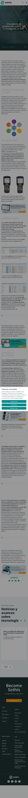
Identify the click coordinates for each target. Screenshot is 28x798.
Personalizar (14, 405)
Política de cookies (18, 398)
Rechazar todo (14, 408)
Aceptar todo (14, 401)
